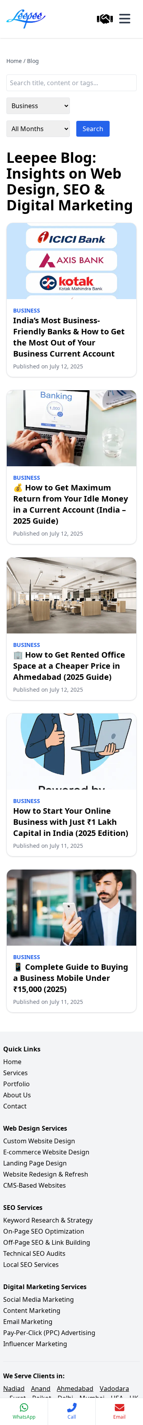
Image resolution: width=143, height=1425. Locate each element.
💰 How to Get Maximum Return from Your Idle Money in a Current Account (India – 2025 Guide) (70, 504)
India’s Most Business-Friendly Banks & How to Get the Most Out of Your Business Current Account (69, 337)
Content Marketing (31, 1310)
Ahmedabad (75, 1388)
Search (93, 128)
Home (14, 61)
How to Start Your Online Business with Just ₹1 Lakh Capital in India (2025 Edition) (70, 821)
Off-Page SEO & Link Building (46, 1242)
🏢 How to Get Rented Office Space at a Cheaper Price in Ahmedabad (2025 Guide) (69, 665)
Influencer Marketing (35, 1343)
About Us (17, 1095)
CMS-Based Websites (34, 1185)
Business (26, 310)
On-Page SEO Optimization (43, 1231)
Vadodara (114, 1388)
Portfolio (16, 1084)
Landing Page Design (35, 1163)
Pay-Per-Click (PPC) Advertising (49, 1332)
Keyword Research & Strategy (48, 1220)
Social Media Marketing (38, 1299)
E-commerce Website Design (46, 1152)
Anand (40, 1388)
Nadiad (14, 1388)
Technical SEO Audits (34, 1253)
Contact (15, 1106)
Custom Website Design (39, 1141)
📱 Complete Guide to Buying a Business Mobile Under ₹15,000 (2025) (70, 977)
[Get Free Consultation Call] (105, 19)
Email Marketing (27, 1321)
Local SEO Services (31, 1264)
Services (15, 1072)
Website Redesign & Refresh (45, 1174)
